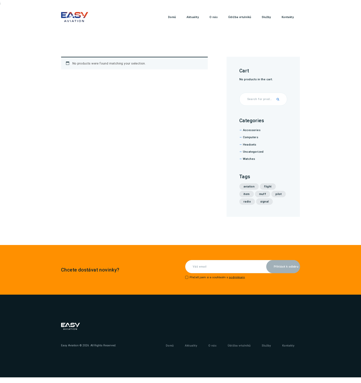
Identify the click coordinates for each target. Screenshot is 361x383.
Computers (250, 137)
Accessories (251, 130)
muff (262, 194)
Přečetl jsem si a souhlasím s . (217, 277)
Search (278, 99)
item (246, 194)
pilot (278, 194)
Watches (249, 159)
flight (268, 186)
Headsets (249, 144)
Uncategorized (253, 151)
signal (264, 201)
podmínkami (237, 277)
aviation (249, 186)
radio (247, 201)
